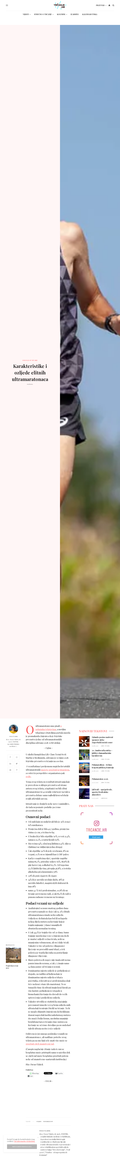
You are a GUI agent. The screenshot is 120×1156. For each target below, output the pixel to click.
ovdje (28, 776)
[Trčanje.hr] (60, 5)
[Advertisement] (48, 1100)
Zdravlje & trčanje (30, 360)
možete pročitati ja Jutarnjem (55, 769)
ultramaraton (48, 1121)
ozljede (38, 1121)
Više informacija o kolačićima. (24, 1141)
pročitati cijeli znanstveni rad (40, 1043)
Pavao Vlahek (13, 736)
